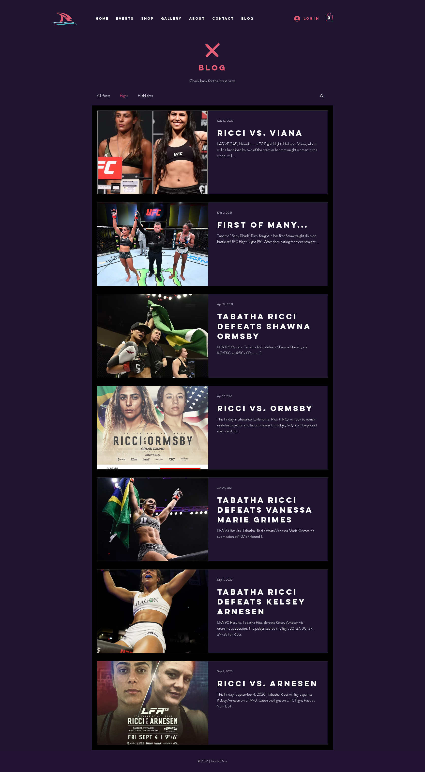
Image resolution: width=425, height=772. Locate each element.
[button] (329, 17)
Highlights (145, 95)
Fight (124, 95)
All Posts (103, 95)
